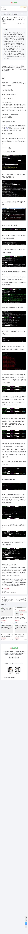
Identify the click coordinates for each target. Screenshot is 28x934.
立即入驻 (24, 7)
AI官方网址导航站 (12, 677)
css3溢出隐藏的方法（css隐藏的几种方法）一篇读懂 (7, 618)
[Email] (18, 657)
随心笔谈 (9, 12)
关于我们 (21, 663)
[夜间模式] (26, 926)
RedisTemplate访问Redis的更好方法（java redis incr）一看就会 (7, 636)
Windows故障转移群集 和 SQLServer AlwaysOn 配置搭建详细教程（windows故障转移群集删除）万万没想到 (21, 619)
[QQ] (12, 657)
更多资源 (5, 12)
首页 (2, 12)
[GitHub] (15, 657)
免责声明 (11, 663)
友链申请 (6, 663)
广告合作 (16, 663)
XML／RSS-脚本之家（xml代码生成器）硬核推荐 (20, 635)
